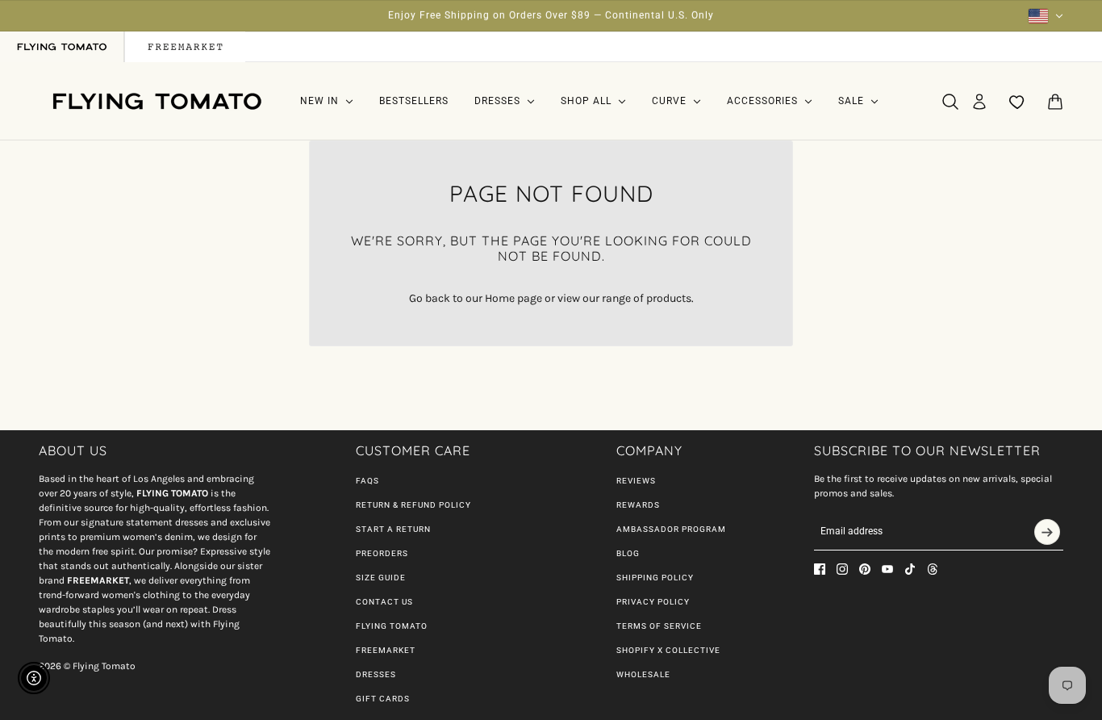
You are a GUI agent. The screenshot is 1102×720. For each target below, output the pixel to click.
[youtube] (887, 569)
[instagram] (842, 569)
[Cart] (1055, 102)
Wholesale (643, 674)
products (668, 298)
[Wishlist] (1017, 102)
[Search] (950, 102)
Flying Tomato (392, 626)
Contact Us (384, 601)
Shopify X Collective (668, 650)
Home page (513, 298)
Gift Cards (383, 698)
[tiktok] (910, 569)
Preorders (382, 553)
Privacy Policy (653, 601)
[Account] (979, 102)
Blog (628, 553)
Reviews (636, 480)
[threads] (932, 569)
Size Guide (381, 577)
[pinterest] (865, 569)
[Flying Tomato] (156, 101)
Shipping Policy (655, 577)
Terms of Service (659, 626)
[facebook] (820, 569)
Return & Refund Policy (413, 504)
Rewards (638, 504)
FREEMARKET (385, 650)
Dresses (376, 674)
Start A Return (393, 529)
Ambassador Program (671, 529)
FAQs (367, 480)
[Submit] (1047, 532)
